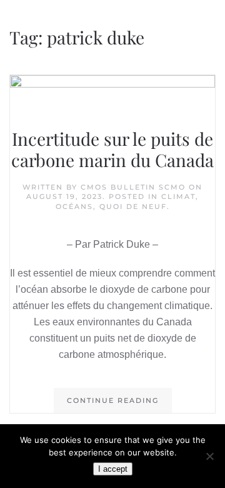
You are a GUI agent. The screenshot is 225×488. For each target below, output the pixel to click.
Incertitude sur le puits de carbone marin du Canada (112, 149)
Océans (74, 206)
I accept (113, 469)
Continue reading (113, 400)
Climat (178, 196)
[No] (209, 456)
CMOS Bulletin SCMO (133, 187)
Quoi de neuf (133, 206)
